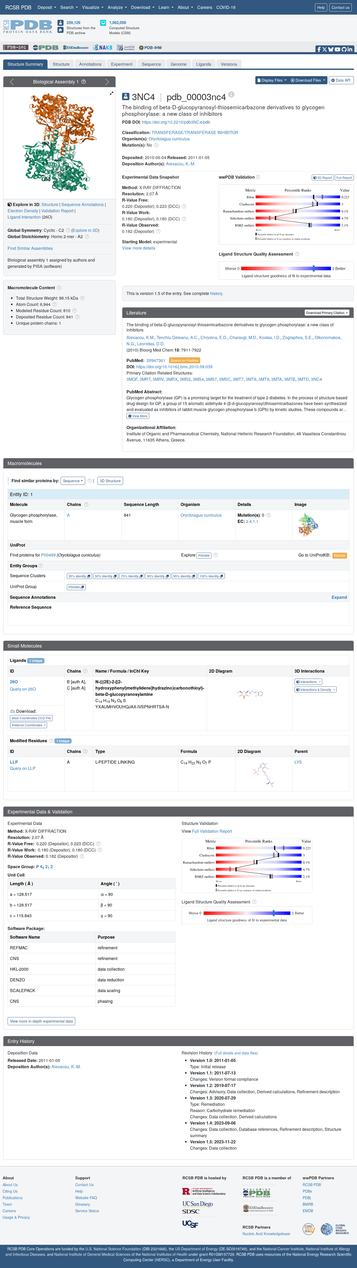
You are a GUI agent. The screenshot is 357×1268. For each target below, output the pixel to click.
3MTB (289, 379)
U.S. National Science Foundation (113, 1248)
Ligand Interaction (24, 217)
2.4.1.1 (252, 521)
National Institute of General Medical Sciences (92, 1254)
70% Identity (130, 576)
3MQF (131, 379)
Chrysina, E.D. (213, 337)
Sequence (151, 64)
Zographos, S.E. (298, 337)
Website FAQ (86, 1197)
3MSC (225, 379)
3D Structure (110, 480)
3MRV (158, 379)
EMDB (308, 1210)
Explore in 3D (85, 230)
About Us (10, 1184)
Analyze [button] (116, 7)
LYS (298, 762)
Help (321, 7)
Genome (179, 64)
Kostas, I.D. (269, 337)
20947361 (156, 360)
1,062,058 (117, 22)
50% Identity (103, 576)
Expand (339, 597)
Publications (12, 1197)
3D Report (324, 177)
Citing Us (10, 1191)
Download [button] (141, 7)
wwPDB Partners (318, 1178)
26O (14, 682)
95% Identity (182, 576)
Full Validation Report (212, 831)
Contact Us (84, 1184)
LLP (14, 762)
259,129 (73, 22)
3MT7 (238, 379)
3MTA (276, 379)
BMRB (308, 1204)
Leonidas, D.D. (151, 344)
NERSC (162, 1259)
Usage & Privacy (16, 1217)
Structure (61, 64)
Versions (229, 64)
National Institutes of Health (164, 1254)
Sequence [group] (71, 480)
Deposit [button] (45, 7)
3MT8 (251, 379)
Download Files (308, 80)
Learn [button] (164, 7)
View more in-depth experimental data (41, 1021)
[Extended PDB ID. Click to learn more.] (231, 94)
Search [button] (67, 7)
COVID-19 (225, 7)
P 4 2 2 (44, 867)
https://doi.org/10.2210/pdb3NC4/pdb (176, 122)
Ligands (203, 64)
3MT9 (263, 379)
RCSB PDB (18, 7)
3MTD (303, 379)
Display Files (272, 80)
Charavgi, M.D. (243, 337)
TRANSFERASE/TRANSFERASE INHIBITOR (195, 132)
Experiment (121, 64)
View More (139, 416)
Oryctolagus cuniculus (169, 139)
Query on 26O (23, 689)
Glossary (82, 1204)
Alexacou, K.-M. (180, 164)
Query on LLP (23, 768)
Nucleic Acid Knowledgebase (266, 1233)
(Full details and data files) (236, 1052)
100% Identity (209, 576)
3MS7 (211, 379)
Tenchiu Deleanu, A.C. (177, 337)
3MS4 (198, 379)
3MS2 (185, 379)
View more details (138, 248)
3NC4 (316, 379)
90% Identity (156, 576)
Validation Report (57, 211)
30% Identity (77, 576)
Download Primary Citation (325, 312)
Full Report (344, 177)
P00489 (48, 555)
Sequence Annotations (82, 204)
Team (7, 1204)
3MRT (145, 379)
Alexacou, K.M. (140, 337)
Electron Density (23, 211)
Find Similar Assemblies (30, 248)
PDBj (307, 1197)
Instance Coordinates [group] (27, 725)
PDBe (307, 1191)
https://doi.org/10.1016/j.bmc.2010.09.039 (174, 367)
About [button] (184, 7)
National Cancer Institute (283, 1248)
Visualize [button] (91, 7)
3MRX (172, 379)
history (216, 293)
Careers (204, 7)
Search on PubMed (184, 360)
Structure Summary (25, 64)
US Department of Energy (196, 1248)
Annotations (90, 64)
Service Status (87, 1210)
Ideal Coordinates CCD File (31, 718)
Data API (343, 80)
